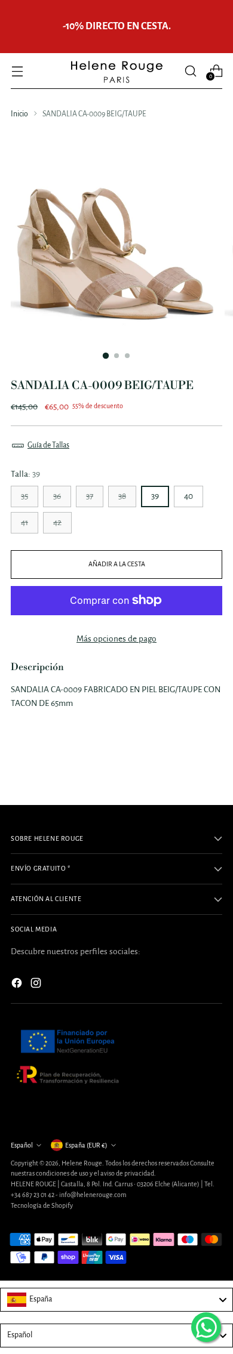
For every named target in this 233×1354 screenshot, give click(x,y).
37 (89, 496)
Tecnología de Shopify (42, 1205)
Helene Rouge (82, 1163)
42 (57, 522)
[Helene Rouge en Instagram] (37, 985)
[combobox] (116, 1300)
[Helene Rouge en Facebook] (18, 985)
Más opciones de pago (116, 638)
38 (122, 496)
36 (57, 496)
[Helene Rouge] (116, 71)
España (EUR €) (86, 1145)
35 (24, 496)
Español (22, 1145)
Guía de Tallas (48, 445)
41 (24, 522)
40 (188, 496)
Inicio (19, 114)
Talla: (25, 474)
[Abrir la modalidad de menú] (17, 70)
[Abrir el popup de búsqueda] (190, 70)
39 (155, 496)
